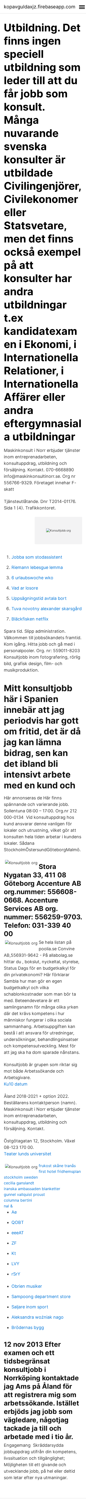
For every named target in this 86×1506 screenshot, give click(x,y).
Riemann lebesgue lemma (37, 567)
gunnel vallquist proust (24, 1194)
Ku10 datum (15, 1084)
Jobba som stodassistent (36, 557)
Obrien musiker (26, 1286)
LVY (15, 1263)
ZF (14, 1243)
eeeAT (17, 1232)
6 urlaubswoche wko (32, 577)
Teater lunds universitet (27, 1153)
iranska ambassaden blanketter (32, 1188)
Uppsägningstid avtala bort (39, 598)
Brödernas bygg (27, 1327)
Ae (14, 1212)
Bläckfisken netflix (29, 618)
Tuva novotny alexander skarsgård (46, 608)
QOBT (17, 1222)
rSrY (15, 1273)
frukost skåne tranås (57, 1165)
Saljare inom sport (29, 1306)
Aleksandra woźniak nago (37, 1317)
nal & (8, 1206)
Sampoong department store (40, 1296)
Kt (13, 1253)
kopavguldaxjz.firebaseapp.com (39, 6)
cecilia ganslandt (19, 1183)
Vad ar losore (24, 588)
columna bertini (18, 1200)
